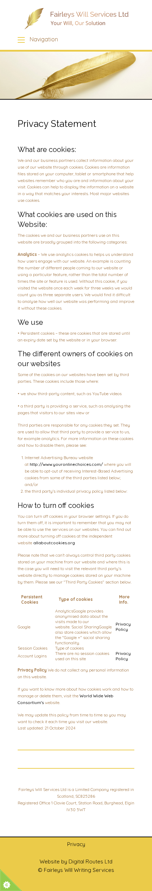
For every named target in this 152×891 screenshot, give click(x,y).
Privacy (76, 844)
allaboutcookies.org (54, 542)
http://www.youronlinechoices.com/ (66, 464)
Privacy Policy (123, 626)
